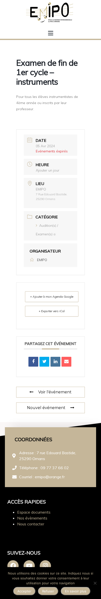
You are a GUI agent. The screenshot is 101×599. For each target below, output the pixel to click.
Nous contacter (30, 523)
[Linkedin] (55, 362)
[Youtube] (29, 566)
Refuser (48, 591)
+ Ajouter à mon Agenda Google (51, 296)
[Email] (66, 362)
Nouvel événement (46, 407)
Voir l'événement (55, 392)
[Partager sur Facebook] (33, 362)
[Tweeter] (44, 362)
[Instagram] (45, 566)
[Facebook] (13, 566)
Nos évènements (32, 518)
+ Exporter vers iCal (52, 311)
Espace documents (33, 512)
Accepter (24, 591)
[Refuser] (94, 583)
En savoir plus (75, 591)
